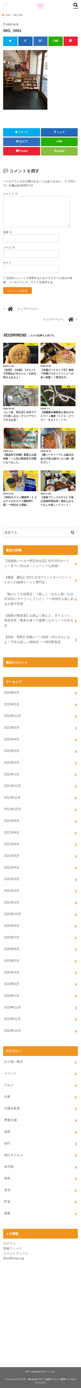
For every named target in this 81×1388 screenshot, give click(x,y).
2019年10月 (12, 1030)
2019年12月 (12, 1007)
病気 (7, 1178)
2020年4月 (11, 972)
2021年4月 (11, 867)
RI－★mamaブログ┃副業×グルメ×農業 (44, 1379)
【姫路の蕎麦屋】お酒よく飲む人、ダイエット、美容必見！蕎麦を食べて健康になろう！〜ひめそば (38, 620)
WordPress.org (13, 1258)
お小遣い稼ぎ (13, 1061)
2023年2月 (11, 704)
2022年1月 (11, 774)
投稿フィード (12, 1248)
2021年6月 (11, 844)
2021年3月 (11, 879)
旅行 (7, 1143)
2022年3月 (11, 751)
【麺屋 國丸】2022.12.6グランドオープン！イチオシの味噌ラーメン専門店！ (38, 579)
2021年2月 (11, 890)
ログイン (9, 1243)
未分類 (9, 1166)
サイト (7, 262)
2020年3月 (11, 984)
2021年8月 (11, 832)
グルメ (9, 1085)
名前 (7, 232)
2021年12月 (12, 785)
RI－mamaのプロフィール (41, 1372)
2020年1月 (11, 995)
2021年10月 (12, 809)
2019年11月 (12, 1019)
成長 (7, 1131)
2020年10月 (12, 914)
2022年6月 (11, 727)
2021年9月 (11, 820)
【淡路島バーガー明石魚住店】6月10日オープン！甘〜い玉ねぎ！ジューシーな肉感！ (36, 563)
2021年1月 (11, 902)
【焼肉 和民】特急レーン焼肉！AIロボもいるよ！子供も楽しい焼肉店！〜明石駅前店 (37, 639)
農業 (7, 1213)
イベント (10, 1073)
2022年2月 (11, 762)
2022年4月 (11, 739)
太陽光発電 (12, 1108)
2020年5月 (11, 960)
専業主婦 (10, 1120)
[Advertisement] (40, 1311)
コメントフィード (15, 1253)
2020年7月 (11, 937)
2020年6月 (11, 949)
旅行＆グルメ (13, 1155)
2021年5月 (11, 855)
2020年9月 (11, 925)
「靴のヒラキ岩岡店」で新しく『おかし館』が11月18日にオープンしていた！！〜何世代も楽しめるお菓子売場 (39, 598)
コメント (10, 193)
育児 (7, 1190)
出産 (7, 1096)
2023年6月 (11, 692)
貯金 (7, 1201)
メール (9, 247)
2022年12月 (12, 716)
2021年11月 (12, 797)
